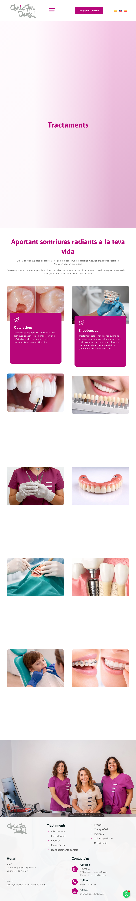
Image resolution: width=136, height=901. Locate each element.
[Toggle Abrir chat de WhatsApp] (126, 894)
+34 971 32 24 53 (88, 884)
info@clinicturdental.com (92, 894)
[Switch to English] (120, 10)
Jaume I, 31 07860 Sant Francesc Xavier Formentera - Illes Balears (93, 871)
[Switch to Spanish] (125, 10)
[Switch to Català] (115, 10)
